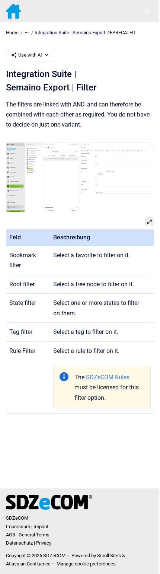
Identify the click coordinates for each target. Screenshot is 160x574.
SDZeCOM (17, 518)
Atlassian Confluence (28, 564)
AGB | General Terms (27, 535)
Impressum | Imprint (27, 526)
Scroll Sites (109, 555)
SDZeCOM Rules (107, 377)
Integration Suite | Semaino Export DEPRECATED (85, 32)
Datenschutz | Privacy (28, 543)
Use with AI (30, 55)
